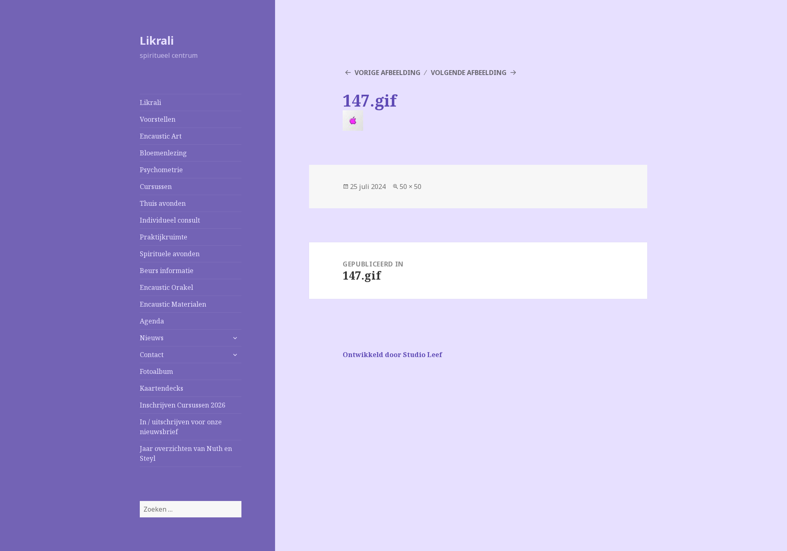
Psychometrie (161, 169)
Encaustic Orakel (166, 287)
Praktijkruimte (163, 236)
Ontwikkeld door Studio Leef (392, 354)
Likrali (157, 40)
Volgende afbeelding (469, 72)
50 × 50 (410, 186)
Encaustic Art (161, 136)
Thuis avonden (163, 203)
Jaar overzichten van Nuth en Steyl (186, 453)
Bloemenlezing (163, 152)
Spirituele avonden (170, 253)
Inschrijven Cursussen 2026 (182, 405)
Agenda (152, 321)
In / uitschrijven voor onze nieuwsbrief (181, 426)
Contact (152, 354)
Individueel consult (170, 220)
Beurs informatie (166, 270)
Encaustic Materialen (173, 304)
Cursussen (156, 186)
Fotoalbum (156, 371)
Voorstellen (157, 119)
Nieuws (152, 337)
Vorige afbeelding (388, 72)
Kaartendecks (161, 388)
